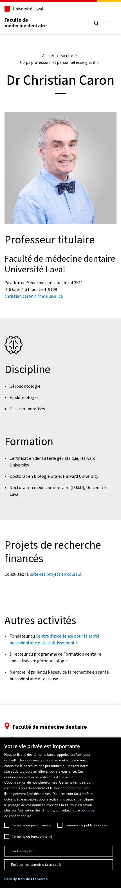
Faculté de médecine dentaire (26, 23)
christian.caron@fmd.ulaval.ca (34, 296)
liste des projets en (53, 574)
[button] (26, 879)
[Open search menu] (96, 23)
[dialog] (60, 812)
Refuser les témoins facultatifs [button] (36, 864)
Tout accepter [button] (22, 851)
